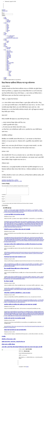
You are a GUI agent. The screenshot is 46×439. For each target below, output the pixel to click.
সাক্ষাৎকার (8, 68)
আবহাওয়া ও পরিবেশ (10, 51)
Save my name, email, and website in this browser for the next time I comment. (18, 203)
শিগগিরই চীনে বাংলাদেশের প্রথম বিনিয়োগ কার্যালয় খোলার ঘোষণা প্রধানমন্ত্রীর (17, 229)
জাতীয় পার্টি (8, 21)
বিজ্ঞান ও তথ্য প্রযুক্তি (10, 62)
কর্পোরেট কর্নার (9, 55)
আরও (5, 49)
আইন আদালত (9, 50)
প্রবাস (7, 60)
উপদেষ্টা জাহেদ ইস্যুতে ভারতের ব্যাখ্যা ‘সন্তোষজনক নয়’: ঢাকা (15, 256)
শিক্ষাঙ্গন (5, 39)
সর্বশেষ (8, 66)
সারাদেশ (5, 22)
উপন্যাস (10, 71)
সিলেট (7, 26)
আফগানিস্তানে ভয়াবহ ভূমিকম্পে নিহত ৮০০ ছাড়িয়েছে (10, 180)
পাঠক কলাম (8, 48)
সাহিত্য (8, 70)
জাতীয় (5, 17)
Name (3, 196)
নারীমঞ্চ (8, 58)
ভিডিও (8, 64)
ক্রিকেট (8, 41)
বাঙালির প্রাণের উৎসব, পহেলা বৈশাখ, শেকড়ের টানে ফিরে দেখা (13, 341)
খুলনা (7, 29)
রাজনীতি (5, 18)
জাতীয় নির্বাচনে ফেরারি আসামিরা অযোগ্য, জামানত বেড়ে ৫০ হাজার (12, 181)
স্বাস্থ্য (8, 69)
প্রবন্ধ (10, 75)
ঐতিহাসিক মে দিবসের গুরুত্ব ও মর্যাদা (9, 339)
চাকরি (5, 43)
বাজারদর (8, 61)
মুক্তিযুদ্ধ (8, 65)
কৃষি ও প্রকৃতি (9, 57)
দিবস (5, 45)
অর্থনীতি (5, 33)
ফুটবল (7, 42)
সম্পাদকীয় (5, 46)
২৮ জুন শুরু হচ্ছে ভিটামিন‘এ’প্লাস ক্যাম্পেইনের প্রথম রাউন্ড (14, 214)
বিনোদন (5, 44)
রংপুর (7, 31)
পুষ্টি (7, 59)
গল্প (9, 73)
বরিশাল (8, 28)
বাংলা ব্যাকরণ (11, 36)
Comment (4, 194)
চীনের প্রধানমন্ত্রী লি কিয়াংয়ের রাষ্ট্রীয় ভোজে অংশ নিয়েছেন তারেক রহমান (16, 268)
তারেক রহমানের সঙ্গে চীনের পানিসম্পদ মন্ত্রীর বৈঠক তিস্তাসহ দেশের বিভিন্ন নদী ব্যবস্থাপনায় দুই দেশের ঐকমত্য (23, 244)
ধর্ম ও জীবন (8, 54)
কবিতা (10, 72)
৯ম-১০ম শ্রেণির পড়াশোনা (10, 35)
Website (3, 201)
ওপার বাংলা (8, 52)
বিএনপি (8, 19)
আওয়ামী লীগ (8, 20)
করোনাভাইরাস (9, 56)
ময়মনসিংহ (8, 30)
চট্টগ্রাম (8, 25)
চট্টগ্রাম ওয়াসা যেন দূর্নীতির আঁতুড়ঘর (8, 344)
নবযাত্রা (27, 366)
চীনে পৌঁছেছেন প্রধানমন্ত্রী (8, 281)
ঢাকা (7, 24)
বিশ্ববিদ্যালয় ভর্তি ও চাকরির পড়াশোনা (12, 37)
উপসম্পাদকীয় (9, 47)
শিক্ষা (5, 34)
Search (3, 13)
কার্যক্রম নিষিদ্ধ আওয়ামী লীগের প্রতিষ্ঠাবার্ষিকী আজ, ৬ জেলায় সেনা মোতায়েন (17, 292)
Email (3, 198)
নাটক (9, 74)
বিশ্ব (5, 32)
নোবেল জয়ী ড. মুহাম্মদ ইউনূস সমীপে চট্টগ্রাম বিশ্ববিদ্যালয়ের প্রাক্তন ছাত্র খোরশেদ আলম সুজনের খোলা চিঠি (22, 347)
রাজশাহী (8, 27)
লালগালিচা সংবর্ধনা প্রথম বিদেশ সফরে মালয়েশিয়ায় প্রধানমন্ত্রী (14, 318)
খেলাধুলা (5, 40)
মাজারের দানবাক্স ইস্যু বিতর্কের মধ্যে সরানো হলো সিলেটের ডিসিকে (15, 329)
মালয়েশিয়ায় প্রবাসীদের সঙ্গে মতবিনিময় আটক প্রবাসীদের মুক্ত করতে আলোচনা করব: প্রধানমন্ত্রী (20, 304)
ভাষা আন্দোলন (9, 63)
